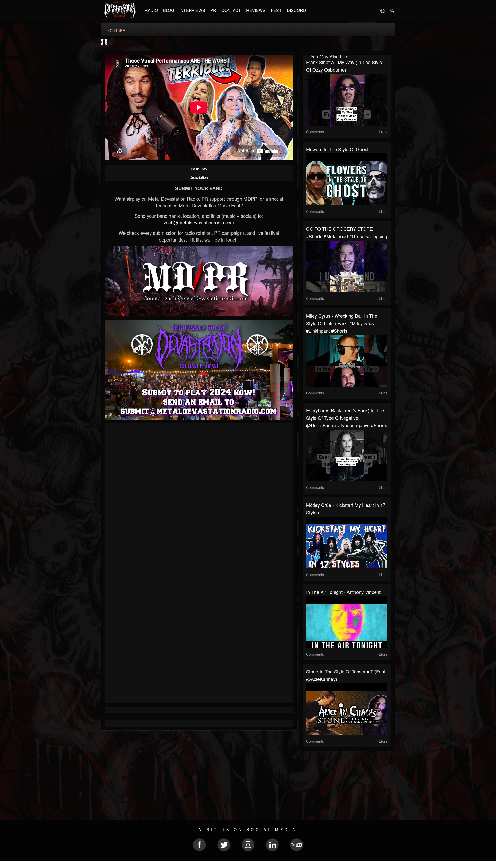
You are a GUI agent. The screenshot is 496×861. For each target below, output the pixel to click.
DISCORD (296, 10)
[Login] (382, 10)
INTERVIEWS (192, 10)
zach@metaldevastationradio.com (199, 222)
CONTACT (231, 10)
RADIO (151, 10)
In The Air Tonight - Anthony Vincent (343, 591)
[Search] (392, 10)
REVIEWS (256, 10)
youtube (116, 30)
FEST (276, 10)
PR (213, 10)
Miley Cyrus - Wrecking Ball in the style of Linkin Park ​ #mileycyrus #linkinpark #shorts (341, 323)
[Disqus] (199, 496)
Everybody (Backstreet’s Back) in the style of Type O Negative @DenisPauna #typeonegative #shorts (346, 418)
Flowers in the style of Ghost (337, 149)
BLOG (168, 10)
